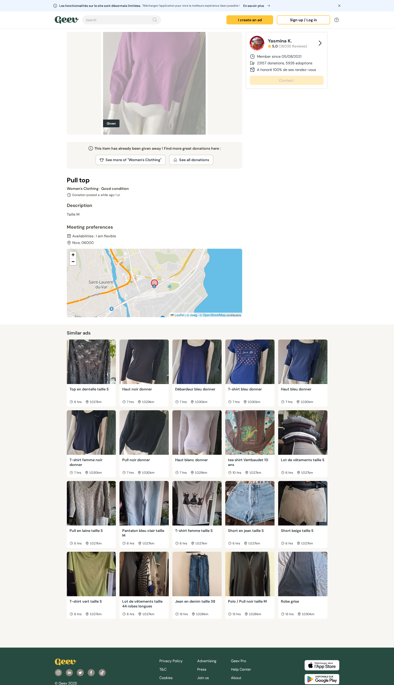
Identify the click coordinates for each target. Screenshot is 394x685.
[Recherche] (155, 19)
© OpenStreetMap (213, 315)
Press (201, 669)
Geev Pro (238, 661)
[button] (73, 254)
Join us (203, 677)
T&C (162, 669)
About (236, 677)
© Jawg (192, 315)
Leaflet (179, 315)
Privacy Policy (171, 661)
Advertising (206, 661)
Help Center (241, 669)
